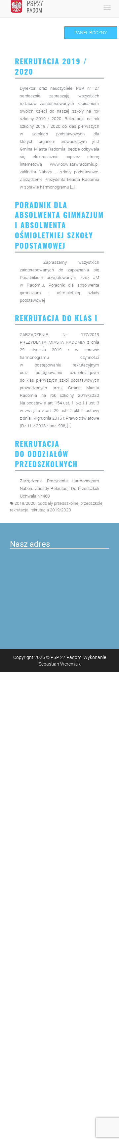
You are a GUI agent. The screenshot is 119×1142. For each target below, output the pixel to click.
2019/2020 (25, 503)
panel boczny (90, 32)
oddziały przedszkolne (58, 503)
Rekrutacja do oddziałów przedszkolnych (46, 454)
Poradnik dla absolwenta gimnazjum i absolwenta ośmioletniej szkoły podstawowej (59, 226)
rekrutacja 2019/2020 (50, 510)
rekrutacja (19, 510)
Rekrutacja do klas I (56, 319)
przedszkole (91, 503)
